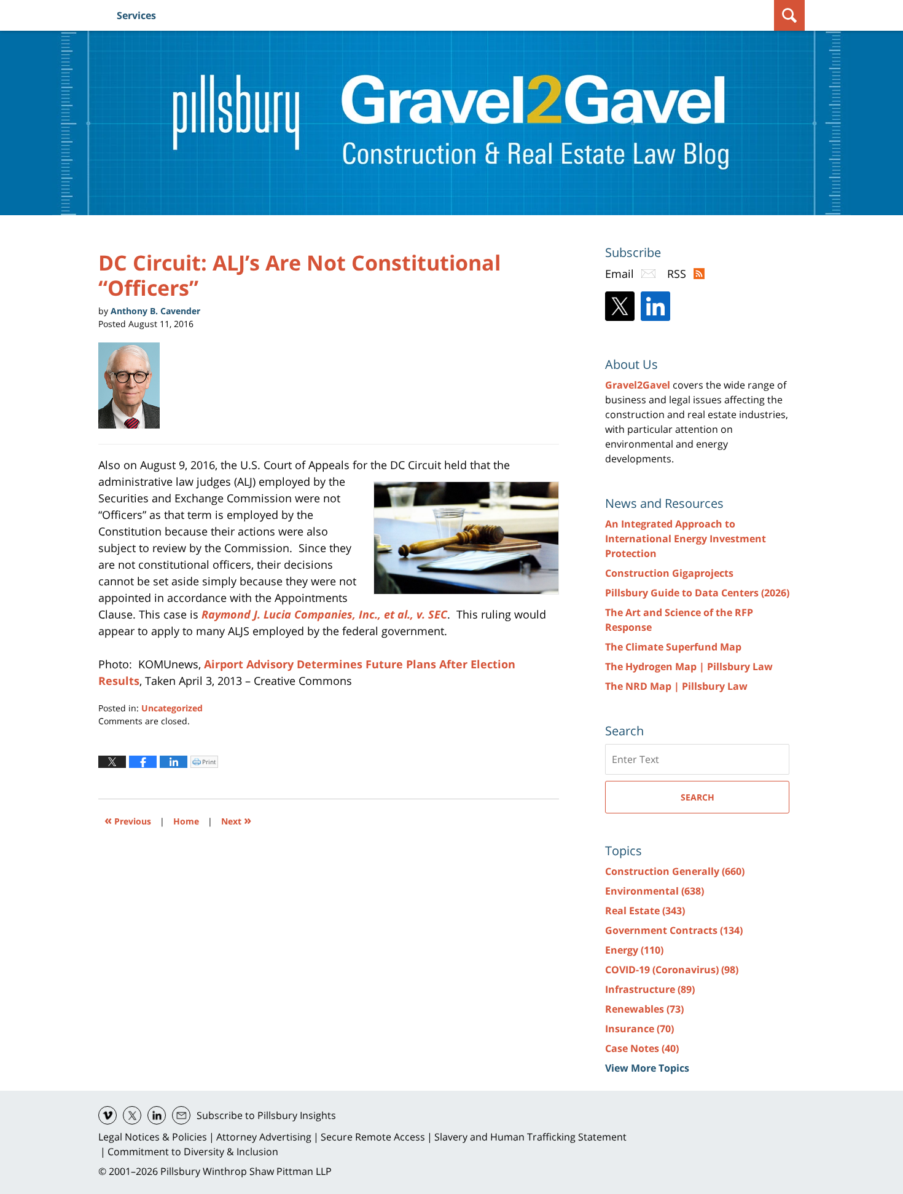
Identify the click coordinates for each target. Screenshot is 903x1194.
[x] (132, 1115)
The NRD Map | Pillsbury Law (676, 686)
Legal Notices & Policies (152, 1137)
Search (697, 797)
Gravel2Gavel (637, 385)
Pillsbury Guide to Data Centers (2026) (697, 592)
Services (136, 15)
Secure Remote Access (373, 1137)
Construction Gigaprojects (669, 573)
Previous (127, 820)
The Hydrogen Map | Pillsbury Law (689, 666)
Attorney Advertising (263, 1137)
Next (236, 820)
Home (186, 821)
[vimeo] (107, 1115)
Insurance (639, 1028)
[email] (181, 1115)
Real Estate (645, 910)
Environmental (654, 891)
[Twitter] (620, 306)
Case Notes (642, 1048)
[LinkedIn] (655, 306)
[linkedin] (156, 1115)
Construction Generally (675, 871)
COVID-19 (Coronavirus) (671, 969)
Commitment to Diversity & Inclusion (193, 1151)
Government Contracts (674, 930)
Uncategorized (172, 708)
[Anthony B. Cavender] (133, 385)
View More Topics (647, 1068)
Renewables (644, 1009)
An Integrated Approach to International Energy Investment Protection (685, 538)
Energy (634, 950)
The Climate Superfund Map (673, 647)
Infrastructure (650, 989)
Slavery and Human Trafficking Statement (530, 1137)
